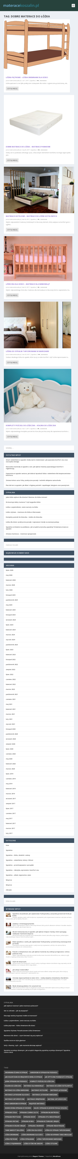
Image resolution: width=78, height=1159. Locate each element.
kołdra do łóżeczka (13, 1086)
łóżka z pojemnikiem (13, 1143)
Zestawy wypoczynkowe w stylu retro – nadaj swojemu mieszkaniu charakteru (40, 978)
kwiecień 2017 (11, 823)
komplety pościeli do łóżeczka (42, 1081)
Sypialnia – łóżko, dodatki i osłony (18, 855)
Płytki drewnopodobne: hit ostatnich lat (26, 986)
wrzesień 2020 (11, 739)
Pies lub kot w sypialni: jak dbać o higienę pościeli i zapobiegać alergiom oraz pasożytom (37, 485)
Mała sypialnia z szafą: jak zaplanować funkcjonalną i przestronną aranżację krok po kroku (41, 943)
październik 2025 (12, 600)
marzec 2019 (10, 794)
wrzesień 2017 (11, 799)
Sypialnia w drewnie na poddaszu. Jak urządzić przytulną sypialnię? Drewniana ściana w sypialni (37, 528)
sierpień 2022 (10, 669)
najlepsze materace (36, 1104)
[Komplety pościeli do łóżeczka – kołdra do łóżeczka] (37, 395)
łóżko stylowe (51, 1143)
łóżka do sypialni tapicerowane (57, 1130)
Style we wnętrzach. (19, 962)
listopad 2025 (10, 595)
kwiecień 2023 (11, 654)
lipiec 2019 (9, 774)
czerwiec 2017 (11, 813)
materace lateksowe (58, 1090)
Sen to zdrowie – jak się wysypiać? (16, 1011)
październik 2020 (12, 734)
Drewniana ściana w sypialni (16, 1072)
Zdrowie (9, 890)
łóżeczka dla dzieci (34, 1130)
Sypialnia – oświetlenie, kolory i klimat (19, 860)
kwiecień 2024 (11, 630)
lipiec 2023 (9, 650)
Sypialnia (32, 80)
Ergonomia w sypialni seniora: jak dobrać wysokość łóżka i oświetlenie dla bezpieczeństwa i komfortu (38, 474)
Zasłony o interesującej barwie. (23, 924)
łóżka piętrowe (11, 1139)
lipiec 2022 (9, 674)
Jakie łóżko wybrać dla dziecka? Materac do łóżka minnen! (26, 497)
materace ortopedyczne (14, 1099)
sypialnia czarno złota (29, 1112)
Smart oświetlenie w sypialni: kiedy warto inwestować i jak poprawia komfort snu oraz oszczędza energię (37, 461)
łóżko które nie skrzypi (33, 1143)
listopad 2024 (10, 615)
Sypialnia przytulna (13, 1117)
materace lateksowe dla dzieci (17, 1095)
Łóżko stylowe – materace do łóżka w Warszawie (23, 512)
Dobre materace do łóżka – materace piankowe (28, 147)
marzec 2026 (10, 585)
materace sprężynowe (36, 1099)
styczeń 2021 (10, 724)
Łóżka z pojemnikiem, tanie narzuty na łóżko (22, 507)
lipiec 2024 (9, 625)
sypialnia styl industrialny (49, 1117)
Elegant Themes (38, 1156)
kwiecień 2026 (11, 580)
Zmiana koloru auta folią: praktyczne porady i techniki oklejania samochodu (33, 480)
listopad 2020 (10, 729)
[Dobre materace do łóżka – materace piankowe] (39, 119)
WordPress (57, 1156)
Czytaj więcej (12, 89)
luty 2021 (9, 719)
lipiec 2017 (9, 808)
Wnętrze (9, 880)
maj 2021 (9, 704)
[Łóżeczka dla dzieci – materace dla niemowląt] (38, 258)
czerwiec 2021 (11, 699)
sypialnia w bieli (28, 1121)
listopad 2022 (10, 659)
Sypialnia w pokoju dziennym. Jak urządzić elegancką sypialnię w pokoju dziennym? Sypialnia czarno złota (37, 1051)
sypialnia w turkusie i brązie (48, 1121)
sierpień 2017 (10, 803)
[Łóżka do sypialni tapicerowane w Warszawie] (37, 325)
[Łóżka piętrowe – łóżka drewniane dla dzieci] (37, 46)
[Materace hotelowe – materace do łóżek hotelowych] (39, 190)
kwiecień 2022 (11, 684)
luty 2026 (9, 590)
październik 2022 (12, 664)
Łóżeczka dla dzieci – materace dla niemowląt (28, 284)
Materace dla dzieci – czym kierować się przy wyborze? (23, 1035)
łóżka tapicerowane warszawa (49, 1139)
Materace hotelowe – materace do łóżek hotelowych (31, 216)
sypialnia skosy (29, 1117)
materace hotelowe (40, 1090)
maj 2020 (9, 759)
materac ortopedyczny (57, 1099)
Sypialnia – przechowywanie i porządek (20, 865)
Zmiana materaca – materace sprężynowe (21, 534)
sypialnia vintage (12, 1121)
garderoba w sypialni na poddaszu (43, 1072)
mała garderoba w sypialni (15, 1104)
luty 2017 (9, 833)
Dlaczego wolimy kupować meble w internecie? (20, 1016)
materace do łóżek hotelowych (59, 1086)
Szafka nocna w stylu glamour (15, 1040)
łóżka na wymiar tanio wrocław (59, 1135)
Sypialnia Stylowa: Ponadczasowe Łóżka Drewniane (22, 1031)
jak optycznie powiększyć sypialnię (58, 1077)
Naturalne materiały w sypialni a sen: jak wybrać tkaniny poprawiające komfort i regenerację (35, 467)
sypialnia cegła (11, 1112)
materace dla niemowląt (34, 1086)
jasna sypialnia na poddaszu (16, 1081)
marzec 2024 (10, 635)
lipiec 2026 (9, 570)
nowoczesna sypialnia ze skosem (18, 1108)
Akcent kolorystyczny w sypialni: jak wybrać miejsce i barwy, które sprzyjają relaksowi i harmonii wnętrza (39, 933)
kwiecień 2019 (11, 789)
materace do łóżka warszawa (17, 1090)
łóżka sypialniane (27, 1139)
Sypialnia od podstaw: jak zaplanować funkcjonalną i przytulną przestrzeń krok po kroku (42, 914)
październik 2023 (12, 645)
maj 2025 (9, 605)
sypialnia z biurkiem (36, 1126)
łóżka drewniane (11, 1135)
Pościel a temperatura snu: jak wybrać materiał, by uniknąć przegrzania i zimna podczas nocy (40, 953)
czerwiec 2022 (11, 679)
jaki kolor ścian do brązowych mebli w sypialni (23, 1077)
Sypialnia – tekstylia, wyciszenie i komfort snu (22, 870)
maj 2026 (9, 575)
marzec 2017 (10, 828)
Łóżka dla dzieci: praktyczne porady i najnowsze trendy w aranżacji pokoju (32, 522)
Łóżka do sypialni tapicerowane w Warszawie (27, 351)
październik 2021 (12, 694)
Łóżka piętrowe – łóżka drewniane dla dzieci (27, 77)
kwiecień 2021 (11, 709)
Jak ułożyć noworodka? (20, 970)
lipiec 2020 (9, 749)
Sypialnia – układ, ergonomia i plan (18, 875)
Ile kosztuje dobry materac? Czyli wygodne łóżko (23, 502)
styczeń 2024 (10, 640)
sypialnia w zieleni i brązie (15, 1126)
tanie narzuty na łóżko (14, 1130)
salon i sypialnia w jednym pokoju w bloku (50, 1108)
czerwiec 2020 (11, 754)
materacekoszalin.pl (15, 80)
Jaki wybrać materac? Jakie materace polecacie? (21, 1006)
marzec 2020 (10, 769)
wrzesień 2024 (11, 620)
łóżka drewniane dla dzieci (32, 1135)
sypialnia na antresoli (50, 1112)
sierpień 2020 (10, 744)
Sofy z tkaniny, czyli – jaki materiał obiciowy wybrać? (23, 1045)
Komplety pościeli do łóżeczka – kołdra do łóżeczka (31, 425)
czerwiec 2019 (11, 779)
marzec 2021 (10, 714)
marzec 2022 (10, 689)
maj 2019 (9, 784)
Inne (7, 845)
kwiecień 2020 (11, 764)
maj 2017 (9, 818)
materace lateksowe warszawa (44, 1095)
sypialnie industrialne (55, 1126)
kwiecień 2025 (11, 610)
